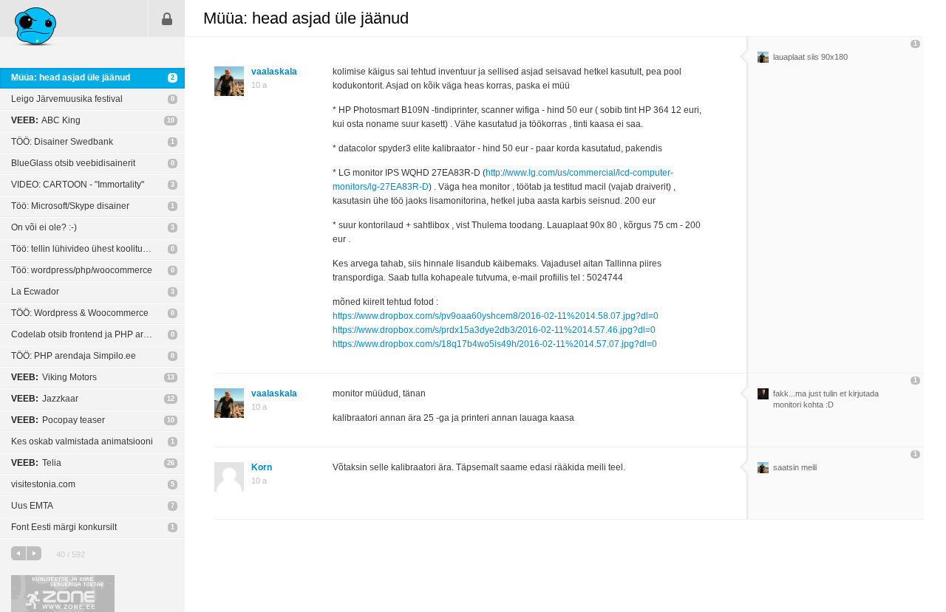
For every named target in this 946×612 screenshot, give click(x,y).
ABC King (46, 120)
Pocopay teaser (58, 420)
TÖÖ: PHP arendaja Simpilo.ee (73, 356)
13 (170, 377)
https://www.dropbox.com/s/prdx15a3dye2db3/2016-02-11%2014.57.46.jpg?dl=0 (494, 330)
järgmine (34, 553)
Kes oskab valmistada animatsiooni (82, 441)
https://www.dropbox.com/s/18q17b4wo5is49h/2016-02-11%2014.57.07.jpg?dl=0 (495, 344)
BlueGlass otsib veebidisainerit (73, 163)
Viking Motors (54, 377)
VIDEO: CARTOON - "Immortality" (77, 184)
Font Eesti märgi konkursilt (64, 527)
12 (170, 398)
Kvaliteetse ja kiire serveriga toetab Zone (63, 593)
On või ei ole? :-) (44, 227)
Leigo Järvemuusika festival (67, 99)
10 (170, 120)
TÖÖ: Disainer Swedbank (62, 142)
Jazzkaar (44, 398)
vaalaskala (274, 71)
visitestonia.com (43, 484)
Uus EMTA (32, 506)
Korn (261, 467)
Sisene (167, 18)
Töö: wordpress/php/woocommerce (81, 270)
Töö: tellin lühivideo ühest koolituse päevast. (98, 249)
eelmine (18, 553)
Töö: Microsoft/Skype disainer (70, 206)
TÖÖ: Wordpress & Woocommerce (80, 313)
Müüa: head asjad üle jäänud (70, 77)
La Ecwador (35, 291)
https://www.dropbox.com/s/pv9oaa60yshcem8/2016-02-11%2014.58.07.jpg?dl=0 (496, 316)
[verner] (763, 396)
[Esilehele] (36, 29)
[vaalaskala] (763, 60)
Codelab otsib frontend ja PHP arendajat (92, 334)
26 (170, 463)
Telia (36, 463)
